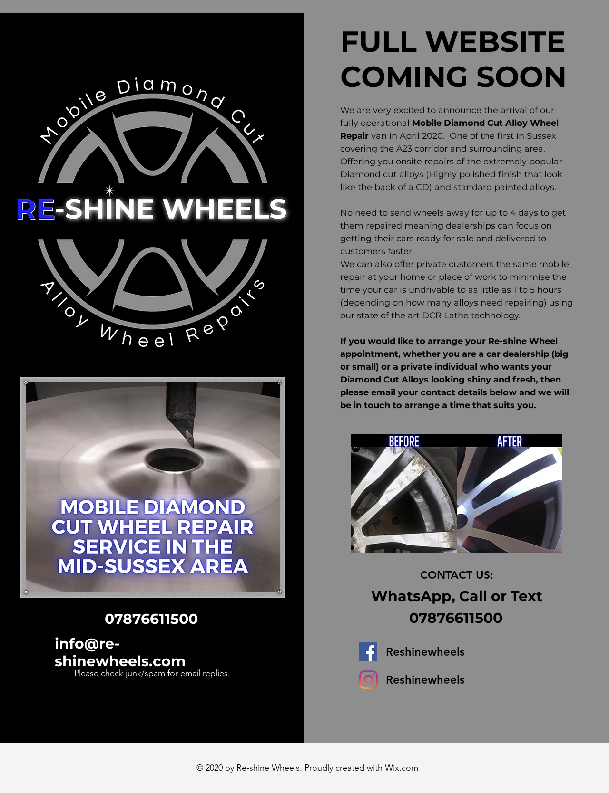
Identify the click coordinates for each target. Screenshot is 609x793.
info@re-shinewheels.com (120, 652)
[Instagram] (368, 679)
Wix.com (401, 768)
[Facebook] (368, 651)
